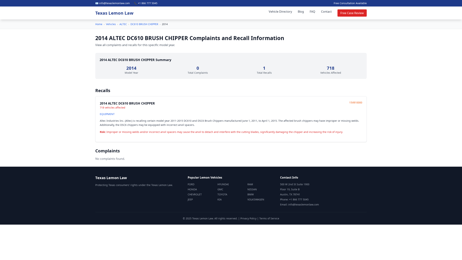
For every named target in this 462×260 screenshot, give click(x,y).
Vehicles (111, 24)
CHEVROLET (195, 194)
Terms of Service (269, 218)
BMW (250, 194)
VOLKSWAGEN (255, 199)
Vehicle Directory (280, 12)
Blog (301, 12)
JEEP (190, 199)
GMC (220, 189)
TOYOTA (222, 194)
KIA (219, 199)
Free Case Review (352, 13)
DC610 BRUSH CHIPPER (144, 24)
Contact (326, 12)
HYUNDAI (223, 184)
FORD (191, 184)
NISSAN (252, 189)
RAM (250, 184)
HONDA (192, 189)
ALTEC (123, 24)
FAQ (312, 12)
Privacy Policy (248, 218)
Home (98, 24)
